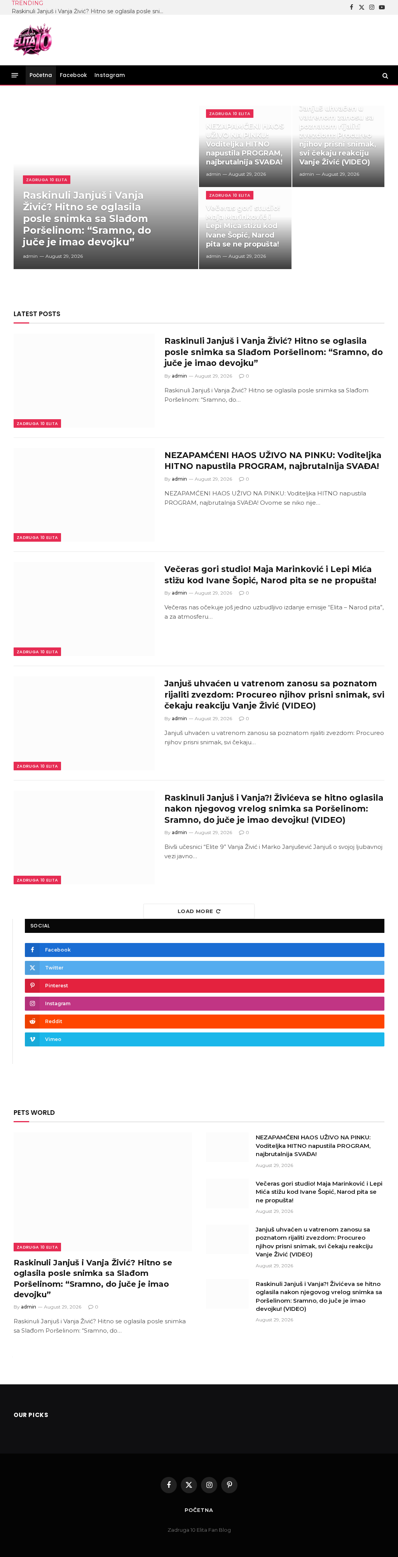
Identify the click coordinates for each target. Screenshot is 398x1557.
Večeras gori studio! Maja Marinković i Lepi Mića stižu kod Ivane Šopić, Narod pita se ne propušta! (243, 226)
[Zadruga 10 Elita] (33, 40)
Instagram (109, 75)
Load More (195, 911)
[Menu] (15, 75)
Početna (41, 75)
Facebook (73, 75)
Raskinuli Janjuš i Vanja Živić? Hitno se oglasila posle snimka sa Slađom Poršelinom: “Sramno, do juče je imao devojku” (89, 11)
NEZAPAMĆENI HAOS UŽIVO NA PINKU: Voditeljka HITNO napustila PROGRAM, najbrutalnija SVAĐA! (245, 144)
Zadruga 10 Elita (46, 180)
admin (30, 256)
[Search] (384, 75)
